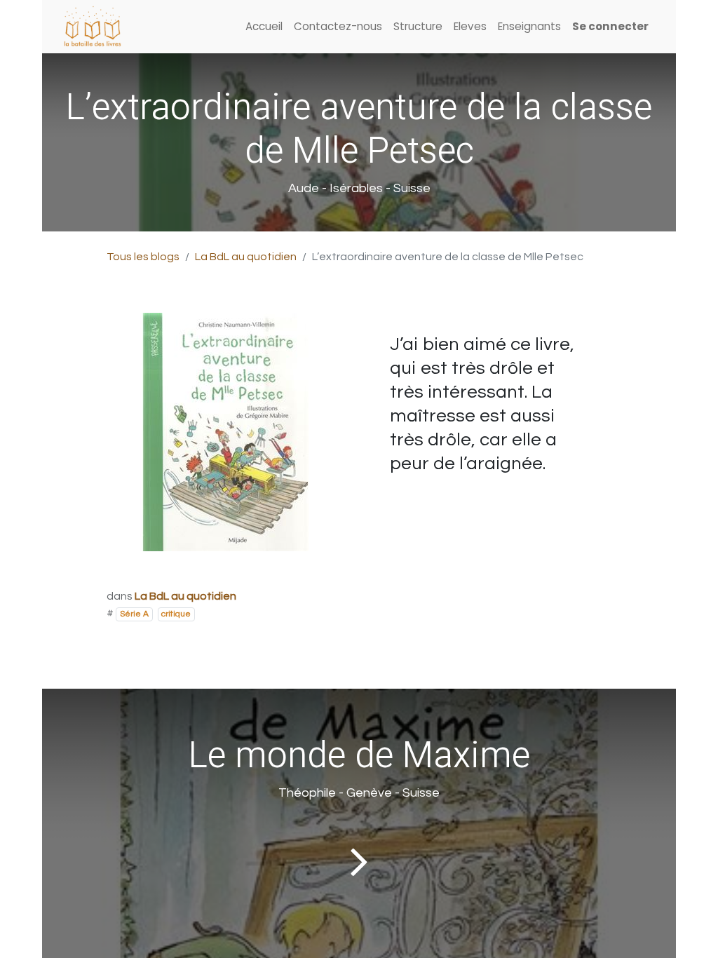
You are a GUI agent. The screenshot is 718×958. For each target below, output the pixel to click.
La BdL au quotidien (246, 256)
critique (176, 614)
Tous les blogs (143, 256)
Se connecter (610, 26)
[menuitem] (264, 27)
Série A (134, 614)
